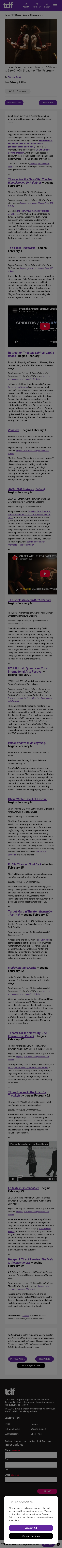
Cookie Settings (31, 1536)
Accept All (31, 1527)
